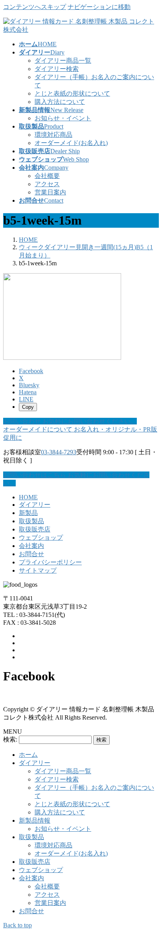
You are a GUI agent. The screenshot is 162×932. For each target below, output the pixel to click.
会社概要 (47, 175)
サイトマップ (38, 570)
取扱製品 (31, 521)
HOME (28, 497)
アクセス (47, 184)
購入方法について (60, 101)
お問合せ (31, 554)
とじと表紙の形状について (72, 93)
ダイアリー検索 (57, 68)
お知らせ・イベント (63, 118)
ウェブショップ (41, 537)
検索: (10, 739)
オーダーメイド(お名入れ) (71, 143)
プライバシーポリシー (50, 562)
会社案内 (31, 545)
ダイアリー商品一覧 (63, 60)
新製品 (28, 513)
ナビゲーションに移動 (99, 7)
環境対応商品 (53, 134)
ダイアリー (34, 504)
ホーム (28, 754)
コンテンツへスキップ (34, 7)
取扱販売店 (34, 529)
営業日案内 (50, 192)
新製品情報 (34, 820)
